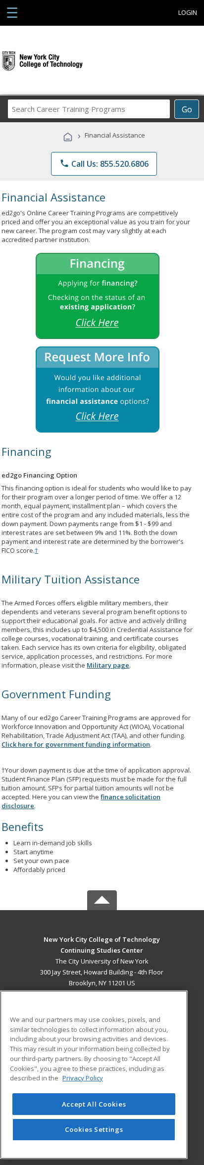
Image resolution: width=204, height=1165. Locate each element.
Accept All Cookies (94, 1104)
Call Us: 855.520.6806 (104, 163)
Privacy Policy (82, 1077)
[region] (94, 1074)
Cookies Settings (94, 1129)
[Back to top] (102, 938)
